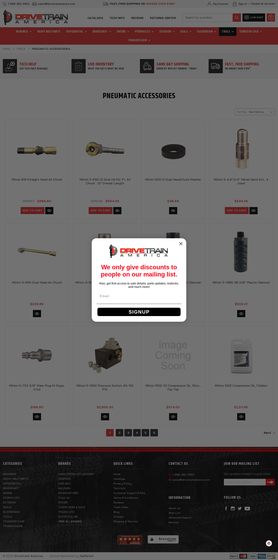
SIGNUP (139, 312)
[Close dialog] (180, 243)
